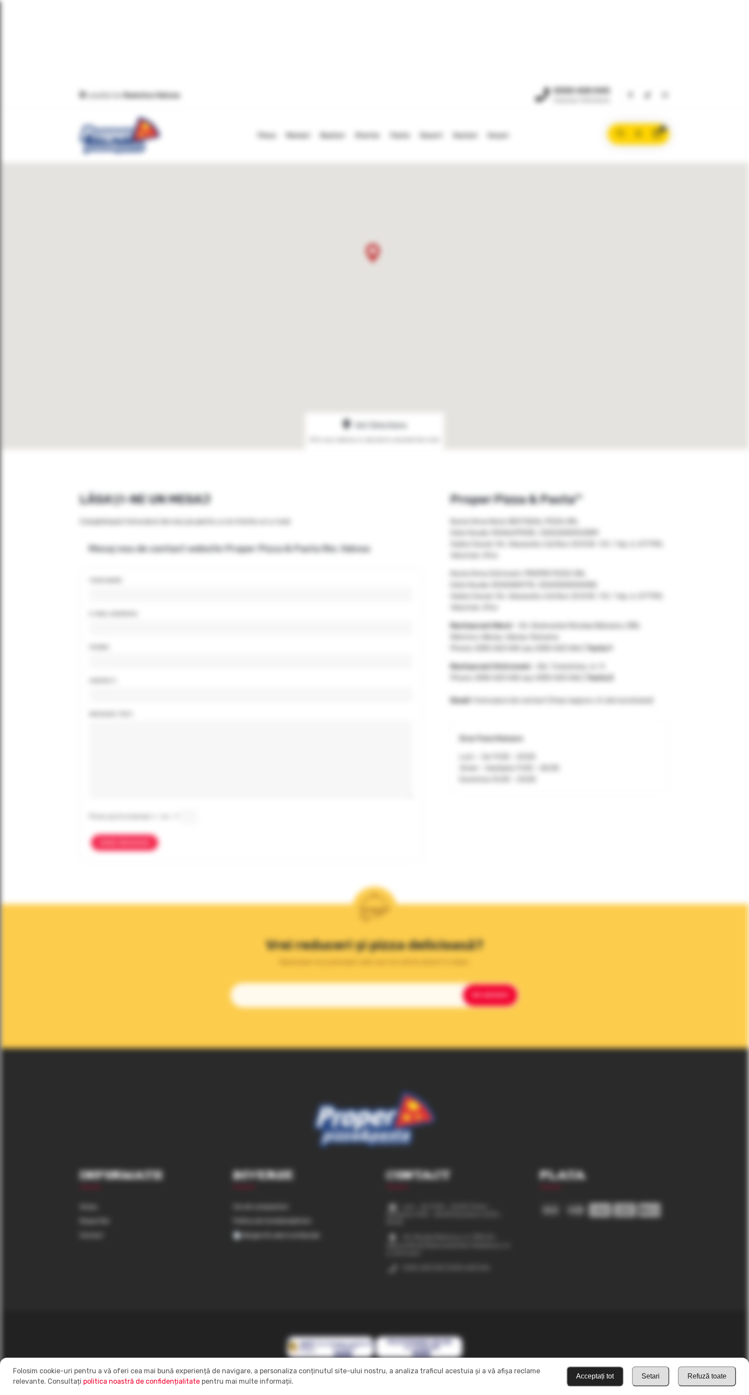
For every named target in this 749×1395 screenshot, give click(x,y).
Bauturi (332, 135)
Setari (651, 1376)
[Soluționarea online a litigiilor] (418, 1356)
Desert (431, 135)
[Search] (620, 134)
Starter (367, 135)
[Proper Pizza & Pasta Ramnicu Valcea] (120, 135)
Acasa (88, 1207)
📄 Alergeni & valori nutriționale (276, 1235)
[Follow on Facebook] (630, 96)
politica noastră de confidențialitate (141, 1381)
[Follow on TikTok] (647, 96)
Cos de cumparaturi (260, 1207)
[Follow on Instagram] (665, 96)
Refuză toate (706, 1376)
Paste (400, 135)
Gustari (465, 135)
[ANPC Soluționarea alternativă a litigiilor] (330, 1356)
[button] (373, 257)
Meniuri (298, 135)
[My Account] (638, 134)
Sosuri (498, 135)
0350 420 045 (582, 90)
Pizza (267, 135)
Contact (92, 1235)
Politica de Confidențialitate (272, 1221)
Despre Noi (94, 1221)
